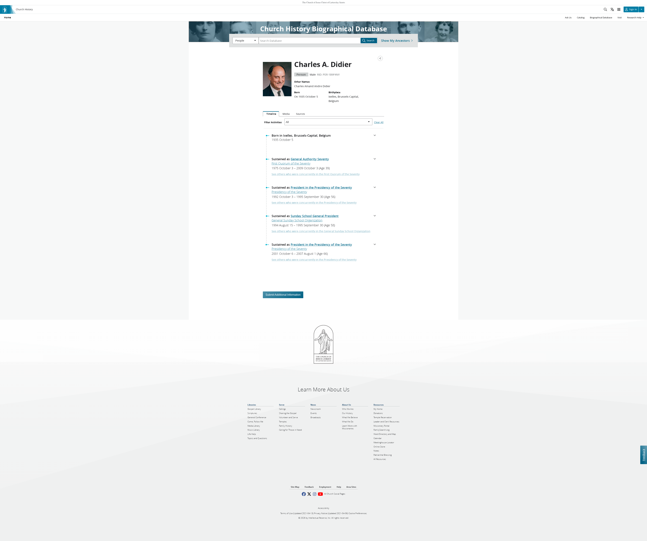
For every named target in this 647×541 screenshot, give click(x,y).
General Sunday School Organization (297, 220)
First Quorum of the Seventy (291, 163)
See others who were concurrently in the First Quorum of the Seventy (316, 174)
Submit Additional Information (283, 294)
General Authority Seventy (310, 159)
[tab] (271, 114)
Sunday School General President (314, 216)
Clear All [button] (378, 122)
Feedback (643, 455)
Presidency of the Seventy (289, 192)
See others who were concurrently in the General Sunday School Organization (321, 231)
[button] (325, 139)
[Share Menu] (380, 58)
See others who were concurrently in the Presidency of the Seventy (314, 202)
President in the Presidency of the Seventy (321, 187)
